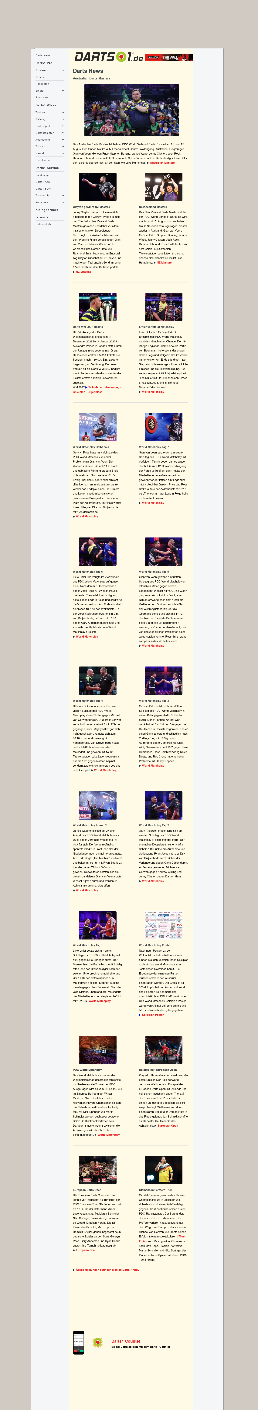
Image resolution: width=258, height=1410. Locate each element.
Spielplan (79, 392)
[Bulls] (170, 60)
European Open (168, 1126)
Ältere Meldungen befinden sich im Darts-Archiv (107, 1270)
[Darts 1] (109, 63)
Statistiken (42, 97)
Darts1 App (43, 182)
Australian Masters (162, 163)
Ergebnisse (94, 392)
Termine (41, 77)
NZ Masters (83, 272)
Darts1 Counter (125, 1341)
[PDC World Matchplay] (164, 307)
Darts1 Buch (43, 188)
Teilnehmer (95, 387)
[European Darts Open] (164, 1050)
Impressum (42, 217)
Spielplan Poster (153, 1015)
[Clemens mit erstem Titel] (164, 1170)
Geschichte (43, 160)
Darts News (43, 55)
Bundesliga (42, 175)
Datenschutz (44, 224)
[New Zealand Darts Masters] (97, 187)
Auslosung (112, 387)
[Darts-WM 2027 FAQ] (97, 307)
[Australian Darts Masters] (131, 110)
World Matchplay (153, 392)
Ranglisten (42, 84)
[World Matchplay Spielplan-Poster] (164, 925)
